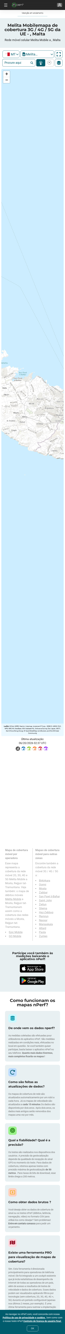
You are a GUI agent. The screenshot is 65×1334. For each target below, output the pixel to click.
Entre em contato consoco (22, 1223)
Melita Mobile (13, 899)
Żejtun (42, 904)
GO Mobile (15, 936)
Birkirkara (44, 880)
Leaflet (6, 726)
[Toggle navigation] (5, 5)
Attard (42, 928)
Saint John (45, 900)
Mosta (42, 888)
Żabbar (43, 892)
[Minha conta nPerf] (59, 5)
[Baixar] (32, 968)
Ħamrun (43, 916)
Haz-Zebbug (46, 912)
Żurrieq (43, 936)
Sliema (43, 908)
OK (32, 1328)
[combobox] (11, 54)
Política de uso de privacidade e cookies (24, 1317)
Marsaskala (46, 924)
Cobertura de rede (40, 63)
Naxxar (43, 920)
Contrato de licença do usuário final (42, 1321)
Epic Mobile (15, 932)
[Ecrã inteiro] (58, 54)
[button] (6, 74)
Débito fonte (49, 63)
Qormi (42, 884)
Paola (42, 932)
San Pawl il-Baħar (49, 896)
